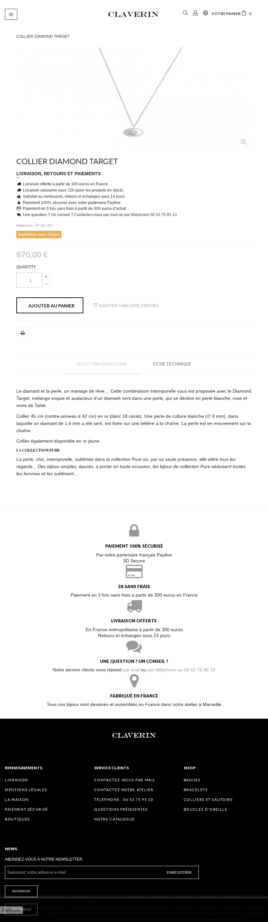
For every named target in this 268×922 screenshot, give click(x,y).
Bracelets (196, 790)
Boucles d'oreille (205, 809)
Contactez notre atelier (123, 790)
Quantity (26, 267)
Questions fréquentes (121, 809)
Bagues (192, 780)
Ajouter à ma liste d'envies (129, 306)
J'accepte (11, 910)
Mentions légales (26, 790)
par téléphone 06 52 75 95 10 (150, 214)
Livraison (16, 780)
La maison (17, 800)
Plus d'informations (102, 364)
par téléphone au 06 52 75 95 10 (181, 669)
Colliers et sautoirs (208, 800)
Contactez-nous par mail (124, 780)
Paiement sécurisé (26, 809)
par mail (110, 214)
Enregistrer (179, 872)
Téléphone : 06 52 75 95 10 (123, 800)
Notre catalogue (114, 819)
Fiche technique (172, 364)
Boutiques (17, 819)
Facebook (21, 891)
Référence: (25, 225)
